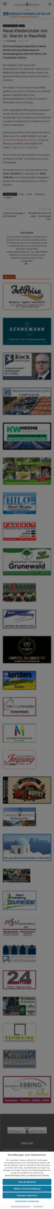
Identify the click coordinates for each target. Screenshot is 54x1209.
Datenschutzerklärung (20, 1206)
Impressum (38, 1206)
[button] (27, 1195)
